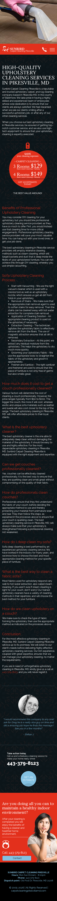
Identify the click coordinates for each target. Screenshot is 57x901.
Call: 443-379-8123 (14, 852)
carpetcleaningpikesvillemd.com (28, 890)
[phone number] (44, 49)
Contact (17, 858)
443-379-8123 (10, 672)
